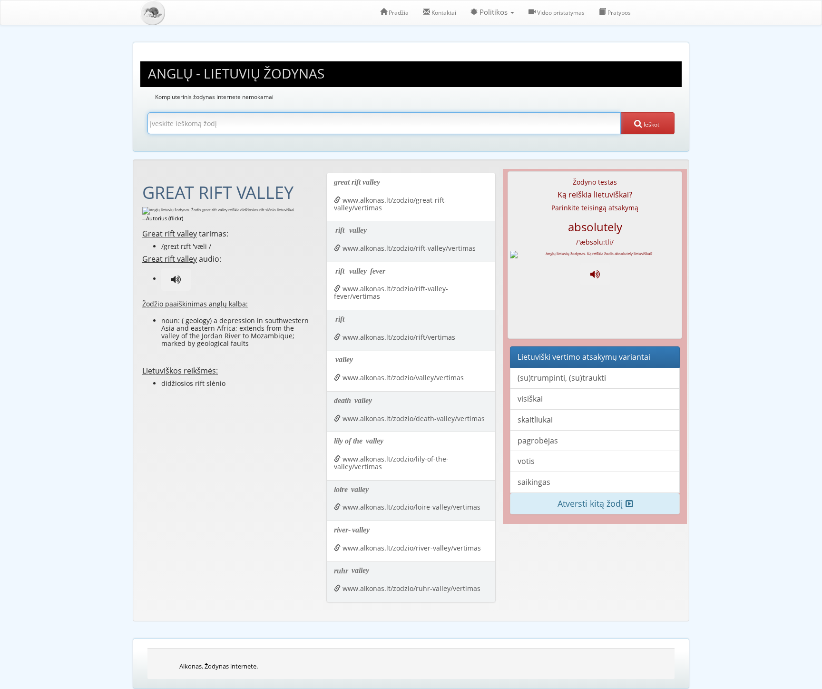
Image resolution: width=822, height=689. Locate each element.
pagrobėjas (538, 440)
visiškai (530, 399)
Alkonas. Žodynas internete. (218, 666)
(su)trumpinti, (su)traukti (562, 378)
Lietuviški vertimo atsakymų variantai (584, 357)
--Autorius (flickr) (162, 218)
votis (526, 461)
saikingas (534, 482)
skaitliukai (535, 419)
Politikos (493, 12)
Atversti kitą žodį (592, 503)
